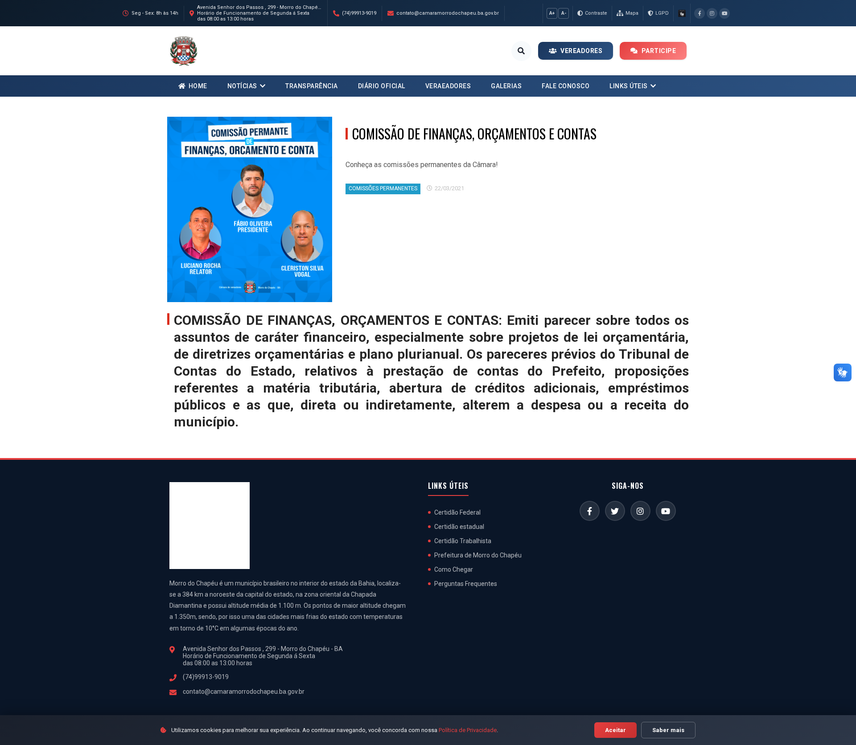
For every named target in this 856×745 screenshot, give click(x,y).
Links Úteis (628, 86)
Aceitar (615, 730)
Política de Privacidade (468, 730)
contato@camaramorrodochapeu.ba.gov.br (244, 691)
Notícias (242, 86)
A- (563, 13)
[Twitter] (615, 511)
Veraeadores (448, 86)
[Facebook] (699, 13)
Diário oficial (381, 86)
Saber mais (668, 730)
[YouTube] (724, 13)
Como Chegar (453, 569)
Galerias (506, 86)
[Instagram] (712, 13)
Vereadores (581, 50)
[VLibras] (681, 13)
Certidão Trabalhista (462, 540)
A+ (552, 13)
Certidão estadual (459, 526)
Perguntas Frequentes (465, 583)
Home (198, 86)
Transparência (311, 86)
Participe (659, 50)
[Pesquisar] (521, 51)
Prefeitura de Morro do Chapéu (478, 555)
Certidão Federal (457, 512)
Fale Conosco (565, 86)
